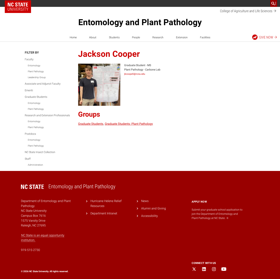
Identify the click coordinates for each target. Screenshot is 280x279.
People (136, 37)
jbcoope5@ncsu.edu (134, 74)
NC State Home (18, 6)
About (92, 37)
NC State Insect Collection (40, 152)
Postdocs (30, 133)
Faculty (29, 59)
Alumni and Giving (153, 208)
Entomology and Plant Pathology (140, 22)
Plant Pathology (36, 71)
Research (157, 37)
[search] (273, 3)
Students (114, 37)
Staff (28, 158)
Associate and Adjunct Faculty (43, 83)
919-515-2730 (30, 250)
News (145, 201)
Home (73, 37)
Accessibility (149, 216)
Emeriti (29, 90)
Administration (35, 165)
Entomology (34, 65)
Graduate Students (36, 96)
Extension (182, 37)
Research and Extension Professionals (47, 115)
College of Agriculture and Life (246, 11)
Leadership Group (37, 77)
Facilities (205, 37)
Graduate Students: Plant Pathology (129, 124)
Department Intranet (103, 213)
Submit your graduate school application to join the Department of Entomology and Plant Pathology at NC (217, 214)
